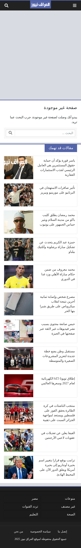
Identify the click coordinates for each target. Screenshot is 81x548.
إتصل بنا (62, 531)
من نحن (18, 531)
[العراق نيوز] (40, 4)
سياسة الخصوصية (40, 531)
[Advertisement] (40, 55)
